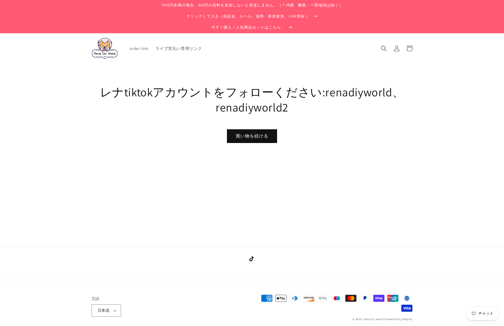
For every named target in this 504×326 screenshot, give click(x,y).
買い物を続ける (252, 136)
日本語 (103, 310)
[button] (383, 48)
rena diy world (374, 319)
